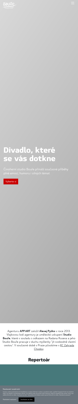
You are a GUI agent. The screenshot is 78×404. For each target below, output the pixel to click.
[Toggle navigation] (73, 3)
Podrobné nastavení (9, 399)
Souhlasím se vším (26, 399)
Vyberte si (10, 181)
